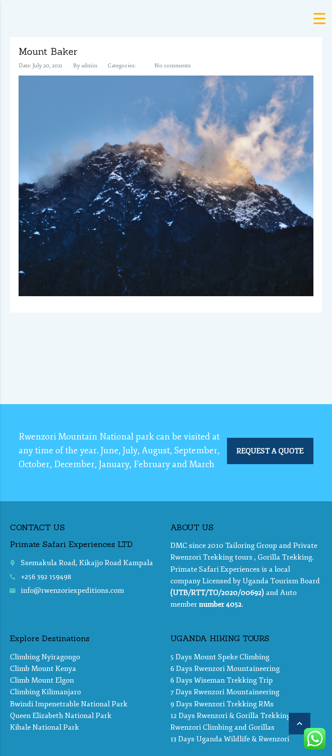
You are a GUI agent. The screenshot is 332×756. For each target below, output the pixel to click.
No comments (172, 65)
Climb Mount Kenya (43, 668)
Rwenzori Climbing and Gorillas (222, 727)
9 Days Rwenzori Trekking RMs (222, 704)
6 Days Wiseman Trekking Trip (221, 680)
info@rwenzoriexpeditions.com (72, 590)
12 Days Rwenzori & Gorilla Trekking (230, 715)
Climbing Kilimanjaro (45, 691)
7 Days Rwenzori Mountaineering (224, 691)
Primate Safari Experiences (215, 569)
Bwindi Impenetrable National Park (69, 704)
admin (89, 65)
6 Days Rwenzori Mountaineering (225, 668)
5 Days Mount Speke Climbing (219, 656)
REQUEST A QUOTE (269, 450)
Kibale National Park (44, 727)
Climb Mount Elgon (42, 680)
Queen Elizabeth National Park (61, 715)
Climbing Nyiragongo (45, 656)
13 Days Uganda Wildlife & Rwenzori (229, 738)
